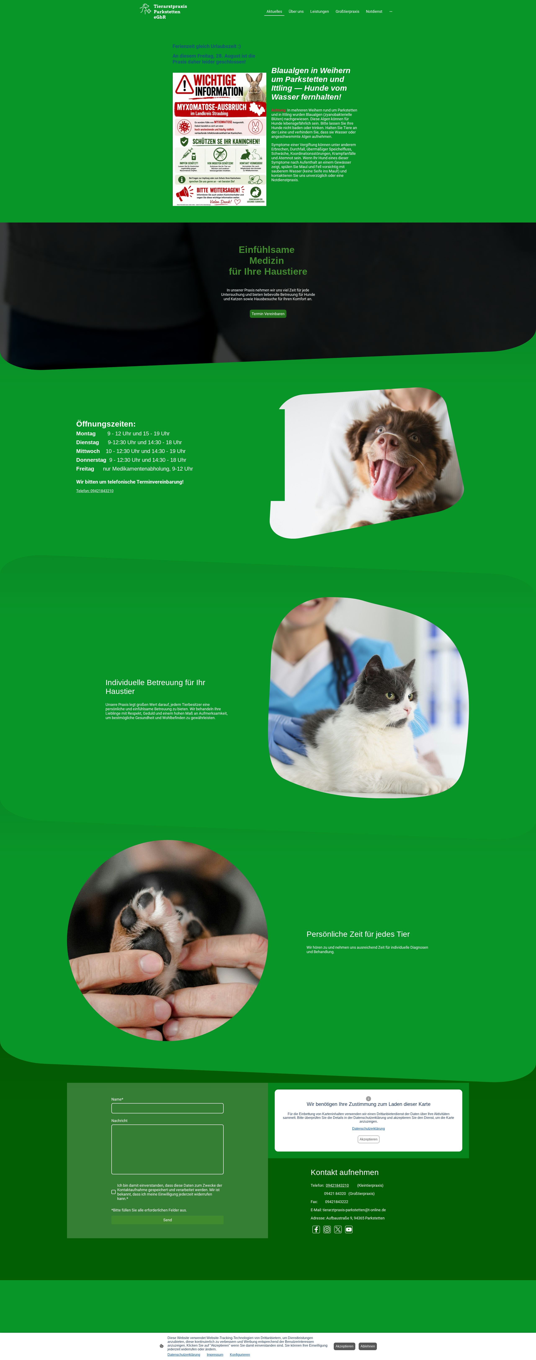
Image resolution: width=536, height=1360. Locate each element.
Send (167, 1220)
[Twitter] (338, 1229)
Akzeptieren (369, 1139)
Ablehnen (368, 1346)
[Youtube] (349, 1229)
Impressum (215, 1354)
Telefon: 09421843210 (94, 491)
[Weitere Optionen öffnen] (391, 11)
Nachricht (119, 1120)
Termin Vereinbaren (268, 314)
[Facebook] (316, 1229)
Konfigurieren (240, 1354)
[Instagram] (327, 1229)
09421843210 (337, 1185)
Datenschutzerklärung (368, 1128)
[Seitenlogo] (163, 11)
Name (117, 1099)
